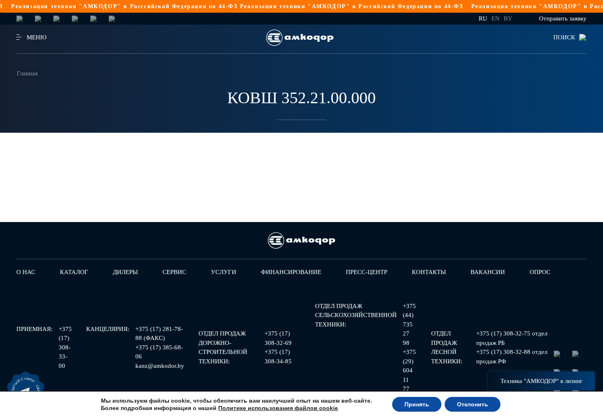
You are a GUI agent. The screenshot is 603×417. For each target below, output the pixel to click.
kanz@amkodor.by (159, 366)
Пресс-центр (366, 272)
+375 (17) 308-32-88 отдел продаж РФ (511, 357)
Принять (416, 404)
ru (483, 18)
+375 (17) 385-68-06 (159, 352)
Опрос (540, 272)
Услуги (223, 272)
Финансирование (291, 272)
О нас (25, 272)
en (495, 18)
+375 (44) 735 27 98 (409, 324)
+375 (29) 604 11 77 (409, 370)
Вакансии (488, 272)
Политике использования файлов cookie (278, 408)
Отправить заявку (563, 18)
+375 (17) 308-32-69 (278, 338)
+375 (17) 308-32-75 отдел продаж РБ (511, 338)
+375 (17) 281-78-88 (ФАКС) (159, 334)
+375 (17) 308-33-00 (65, 347)
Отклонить (472, 404)
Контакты (429, 272)
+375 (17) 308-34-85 (278, 357)
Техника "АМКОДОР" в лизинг (541, 381)
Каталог (74, 272)
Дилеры (125, 272)
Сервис (174, 272)
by (508, 18)
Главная (27, 73)
